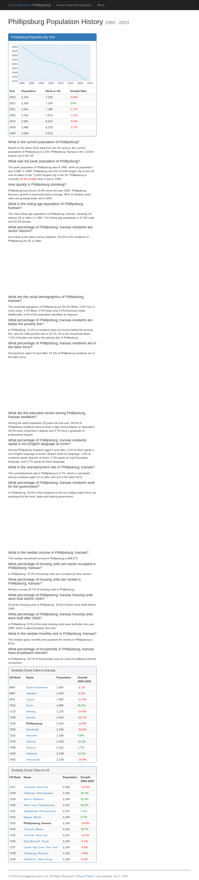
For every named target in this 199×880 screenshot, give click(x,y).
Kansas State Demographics (73, 5)
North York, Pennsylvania (39, 805)
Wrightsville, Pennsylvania (40, 811)
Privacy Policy (84, 876)
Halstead (31, 753)
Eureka (30, 717)
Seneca (31, 747)
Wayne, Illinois (32, 817)
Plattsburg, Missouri (36, 853)
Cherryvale (33, 759)
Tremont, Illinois (33, 829)
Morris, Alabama (34, 799)
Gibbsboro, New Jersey (38, 859)
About (100, 5)
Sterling (31, 711)
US (10, 5)
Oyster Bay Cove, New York (41, 847)
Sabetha (31, 693)
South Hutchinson (37, 687)
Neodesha (32, 729)
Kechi (29, 705)
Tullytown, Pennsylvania (38, 793)
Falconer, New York (36, 835)
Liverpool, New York (36, 787)
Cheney (31, 741)
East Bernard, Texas (36, 841)
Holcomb (31, 735)
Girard (30, 699)
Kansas (23, 5)
